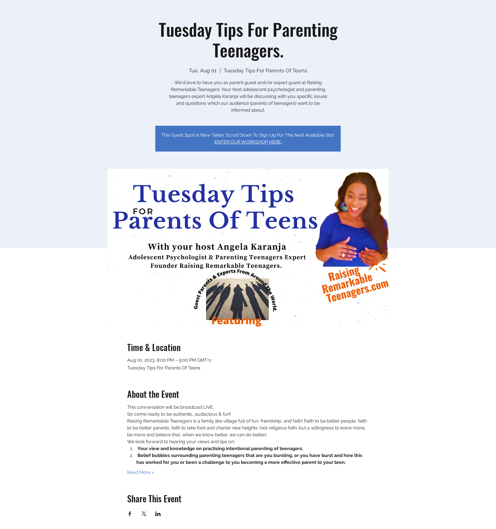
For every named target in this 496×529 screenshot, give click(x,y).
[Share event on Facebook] (130, 513)
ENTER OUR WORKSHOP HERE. (248, 142)
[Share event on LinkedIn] (158, 513)
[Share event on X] (144, 513)
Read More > (140, 472)
